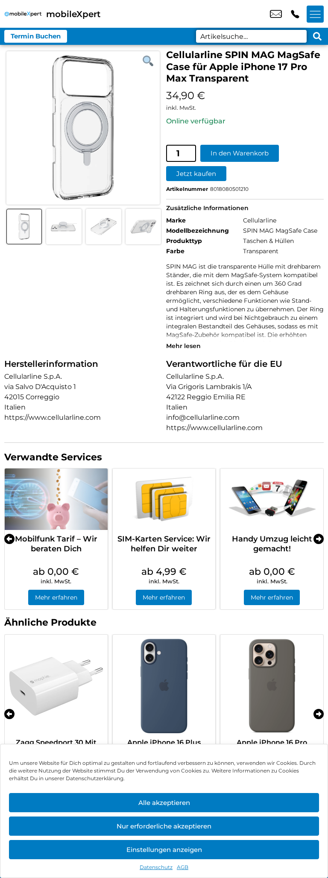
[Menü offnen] (315, 14)
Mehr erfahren (56, 597)
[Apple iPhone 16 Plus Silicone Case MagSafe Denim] (164, 686)
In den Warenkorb (240, 153)
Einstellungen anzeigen (164, 850)
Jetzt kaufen (196, 174)
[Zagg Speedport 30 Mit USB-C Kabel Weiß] (56, 686)
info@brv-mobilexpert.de (275, 14)
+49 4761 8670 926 (295, 14)
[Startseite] (23, 14)
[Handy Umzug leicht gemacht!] (271, 499)
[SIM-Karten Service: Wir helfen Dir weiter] (164, 499)
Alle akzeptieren (164, 803)
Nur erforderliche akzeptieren (164, 826)
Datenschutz (156, 867)
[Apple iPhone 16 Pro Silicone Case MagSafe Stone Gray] (272, 686)
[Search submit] (317, 36)
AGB (182, 867)
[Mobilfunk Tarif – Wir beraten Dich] (56, 499)
